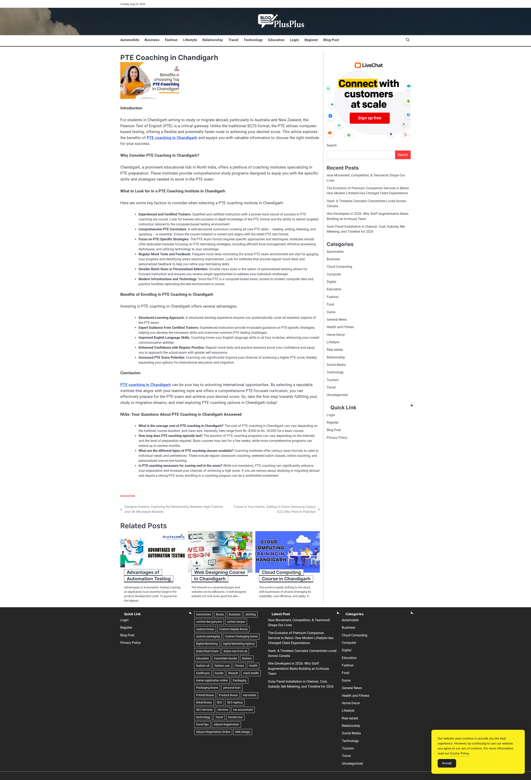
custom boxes (205, 629)
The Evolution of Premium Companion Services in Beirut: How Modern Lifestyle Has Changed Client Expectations (300, 638)
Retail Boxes (204, 702)
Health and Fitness (340, 327)
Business (152, 40)
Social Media (336, 365)
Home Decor (336, 335)
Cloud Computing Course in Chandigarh (286, 575)
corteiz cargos (236, 621)
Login (294, 40)
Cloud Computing (339, 267)
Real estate (335, 350)
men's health (251, 673)
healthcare (203, 673)
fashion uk (202, 665)
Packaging (239, 680)
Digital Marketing (207, 643)
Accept (447, 763)
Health (253, 665)
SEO (219, 702)
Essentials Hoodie (225, 658)
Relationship (212, 40)
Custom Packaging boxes (241, 636)
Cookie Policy (459, 753)
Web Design (242, 732)
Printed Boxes (205, 695)
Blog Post (331, 40)
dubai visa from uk (235, 651)
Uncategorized (337, 395)
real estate (249, 695)
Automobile (129, 40)
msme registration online (212, 680)
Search (332, 146)
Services (223, 709)
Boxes (220, 614)
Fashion (171, 40)
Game (331, 312)
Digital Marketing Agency (239, 643)
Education (276, 40)
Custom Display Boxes (233, 629)
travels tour (235, 717)
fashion (247, 658)
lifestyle (233, 673)
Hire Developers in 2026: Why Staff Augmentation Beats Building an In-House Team (298, 668)
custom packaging (208, 636)
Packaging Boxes (207, 687)
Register (311, 40)
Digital (331, 282)
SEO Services (204, 709)
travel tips (202, 724)
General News (337, 320)
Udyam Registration (226, 724)
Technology (253, 40)
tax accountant (243, 709)
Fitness (239, 665)
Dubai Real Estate (207, 651)
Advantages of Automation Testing (149, 575)
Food (330, 305)
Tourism (333, 380)
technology (203, 717)
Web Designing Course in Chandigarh (219, 575)
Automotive (203, 614)
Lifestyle (190, 40)
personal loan (232, 687)
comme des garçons (209, 621)
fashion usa (222, 665)
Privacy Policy (337, 438)
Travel (233, 40)
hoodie (219, 673)
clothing (250, 614)
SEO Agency (235, 702)
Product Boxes (228, 695)
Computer (334, 274)
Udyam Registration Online (213, 732)
